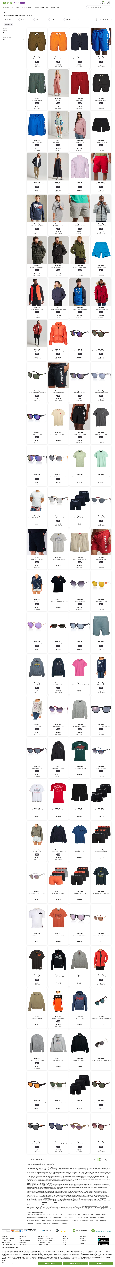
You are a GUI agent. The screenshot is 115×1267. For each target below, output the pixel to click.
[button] (108, 3)
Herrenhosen (94, 1214)
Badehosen (44, 1202)
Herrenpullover (50, 1214)
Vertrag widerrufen (43, 1244)
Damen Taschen (72, 1214)
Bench (49, 1169)
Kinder (64, 1242)
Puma (41, 1207)
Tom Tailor (94, 1206)
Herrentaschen (43, 1217)
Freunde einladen (6, 1240)
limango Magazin (6, 1242)
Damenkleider (102, 1214)
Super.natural (46, 1223)
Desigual (29, 1207)
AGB (20, 1238)
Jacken (65, 1217)
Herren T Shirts (94, 1220)
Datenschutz (22, 1242)
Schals (55, 1202)
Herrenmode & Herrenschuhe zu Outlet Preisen (65, 1220)
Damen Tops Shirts (32, 1214)
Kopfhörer (47, 1198)
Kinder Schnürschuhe (32, 1217)
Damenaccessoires (58, 1195)
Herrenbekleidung (58, 1191)
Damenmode (49, 1191)
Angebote (65, 1238)
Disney (60, 1217)
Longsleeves (103, 1220)
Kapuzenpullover (83, 1220)
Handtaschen (30, 1196)
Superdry (29, 1168)
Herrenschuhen (67, 1192)
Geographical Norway (87, 1206)
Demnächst (83, 1240)
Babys (64, 1240)
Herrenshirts (41, 1214)
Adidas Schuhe (53, 1217)
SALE (4, 39)
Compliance (22, 1244)
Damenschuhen (58, 1192)
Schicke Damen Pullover (33, 1220)
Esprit (44, 1207)
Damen (5, 33)
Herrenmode (93, 1217)
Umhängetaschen (98, 1195)
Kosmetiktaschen (94, 1199)
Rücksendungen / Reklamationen (46, 1240)
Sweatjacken (38, 1223)
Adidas (37, 1207)
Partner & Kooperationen (8, 1244)
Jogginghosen (55, 1223)
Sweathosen (79, 1217)
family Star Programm (8, 1238)
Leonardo (58, 1186)
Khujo (106, 1206)
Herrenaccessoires (68, 1195)
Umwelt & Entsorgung (44, 1242)
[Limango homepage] (8, 3)
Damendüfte (103, 1198)
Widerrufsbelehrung (24, 1240)
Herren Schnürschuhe (83, 1214)
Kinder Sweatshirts (61, 1214)
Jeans (35, 1208)
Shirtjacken (64, 1223)
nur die (73, 1191)
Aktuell (82, 1238)
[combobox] (98, 7)
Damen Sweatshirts (46, 1220)
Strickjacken (67, 1200)
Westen (86, 1217)
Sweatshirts (101, 1217)
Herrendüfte (29, 1199)
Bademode (29, 1188)
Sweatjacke (32, 1204)
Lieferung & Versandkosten (45, 1238)
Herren (5, 35)
